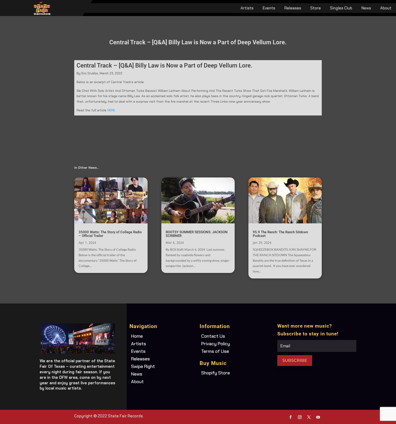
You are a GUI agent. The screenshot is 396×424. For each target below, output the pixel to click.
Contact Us (213, 336)
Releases (292, 8)
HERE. (112, 110)
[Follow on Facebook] (290, 417)
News (366, 8)
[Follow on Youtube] (318, 417)
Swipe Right (143, 366)
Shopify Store (215, 373)
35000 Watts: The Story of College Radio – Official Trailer (110, 234)
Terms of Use (215, 351)
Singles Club (341, 8)
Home (137, 336)
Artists (247, 8)
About (385, 8)
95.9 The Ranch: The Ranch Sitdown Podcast (280, 234)
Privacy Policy (215, 344)
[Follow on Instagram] (299, 417)
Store (315, 8)
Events (269, 8)
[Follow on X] (309, 417)
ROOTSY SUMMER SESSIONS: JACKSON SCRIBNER (197, 234)
